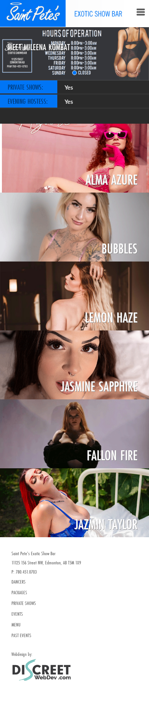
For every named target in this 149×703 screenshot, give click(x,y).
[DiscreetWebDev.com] (41, 669)
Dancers (18, 581)
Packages (19, 592)
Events (17, 613)
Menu (16, 624)
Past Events (21, 635)
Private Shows (23, 603)
